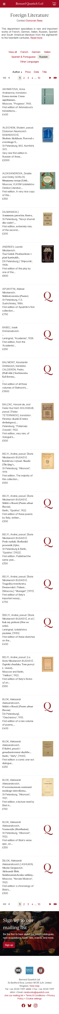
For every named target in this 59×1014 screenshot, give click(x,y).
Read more (36, 37)
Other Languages (29, 61)
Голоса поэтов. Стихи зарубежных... (13, 98)
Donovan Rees (34, 20)
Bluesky (29, 1005)
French (24, 51)
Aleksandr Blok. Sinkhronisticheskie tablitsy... (18, 873)
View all (12, 51)
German (36, 51)
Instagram (35, 1005)
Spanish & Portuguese (23, 56)
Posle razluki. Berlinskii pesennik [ (15, 543)
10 (39, 77)
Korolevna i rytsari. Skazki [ (16, 463)
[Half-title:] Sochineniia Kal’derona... (15, 375)
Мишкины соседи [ (15, 180)
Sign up (9, 945)
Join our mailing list (13, 995)
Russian (43, 56)
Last (55, 77)
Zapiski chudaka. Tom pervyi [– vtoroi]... (18, 666)
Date (36, 71)
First (4, 77)
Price (28, 71)
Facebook (23, 1005)
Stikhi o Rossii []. (17, 505)
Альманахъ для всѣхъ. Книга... (17, 215)
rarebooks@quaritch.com (36, 992)
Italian (47, 51)
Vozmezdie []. (15, 829)
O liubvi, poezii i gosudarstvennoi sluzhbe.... (16, 750)
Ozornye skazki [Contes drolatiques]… (15, 420)
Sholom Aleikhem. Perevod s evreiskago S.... (18, 140)
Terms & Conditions (35, 995)
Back (9, 77)
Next (51, 77)
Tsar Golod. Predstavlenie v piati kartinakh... (17, 255)
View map (34, 986)
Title (44, 71)
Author (16, 71)
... (3, 334)
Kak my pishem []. (15, 624)
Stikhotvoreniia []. (15, 296)
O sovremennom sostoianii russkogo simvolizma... (17, 789)
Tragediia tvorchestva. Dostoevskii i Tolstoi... (14, 585)
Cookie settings (34, 998)
